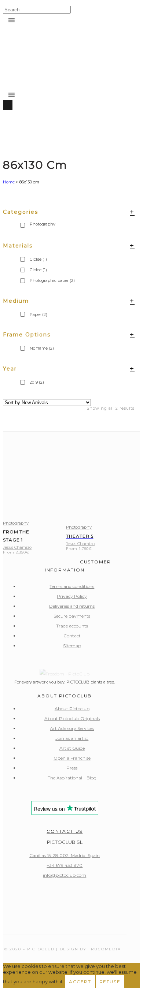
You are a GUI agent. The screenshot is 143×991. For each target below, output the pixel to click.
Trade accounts (72, 626)
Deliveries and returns (72, 606)
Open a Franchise (72, 758)
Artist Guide (72, 748)
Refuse (110, 981)
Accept (80, 981)
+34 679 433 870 (64, 865)
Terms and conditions (72, 586)
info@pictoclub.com (64, 875)
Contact (72, 635)
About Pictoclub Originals (72, 718)
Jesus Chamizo (17, 547)
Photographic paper (52, 280)
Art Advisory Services (72, 728)
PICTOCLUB (40, 949)
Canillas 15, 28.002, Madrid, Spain (64, 855)
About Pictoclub (72, 708)
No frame (42, 348)
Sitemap (72, 645)
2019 (37, 382)
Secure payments (72, 616)
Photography (16, 523)
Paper (38, 314)
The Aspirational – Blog (72, 777)
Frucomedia (104, 949)
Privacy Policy (72, 596)
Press (71, 768)
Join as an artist (71, 738)
